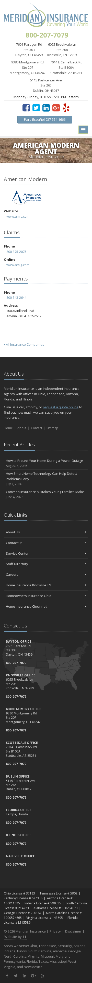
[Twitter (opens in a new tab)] (36, 107)
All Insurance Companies (24, 344)
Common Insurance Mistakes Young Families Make (45, 494)
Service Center (17, 553)
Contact (36, 428)
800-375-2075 (16, 251)
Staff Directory (17, 563)
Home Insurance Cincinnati (26, 606)
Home (8, 428)
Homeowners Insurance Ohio (28, 595)
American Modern (27, 197)
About (21, 428)
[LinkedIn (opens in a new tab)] (46, 107)
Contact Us (14, 542)
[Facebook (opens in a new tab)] (26, 107)
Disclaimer (73, 931)
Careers (12, 574)
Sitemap (52, 428)
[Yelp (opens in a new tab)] (66, 107)
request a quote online (60, 407)
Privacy (55, 931)
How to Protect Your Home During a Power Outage (44, 463)
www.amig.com (17, 216)
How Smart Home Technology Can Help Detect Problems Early (41, 478)
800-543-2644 (16, 297)
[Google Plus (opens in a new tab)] (56, 107)
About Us (13, 532)
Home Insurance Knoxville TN (28, 585)
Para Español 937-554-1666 (44, 119)
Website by (15, 936)
